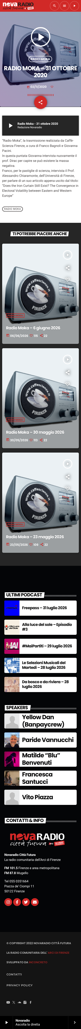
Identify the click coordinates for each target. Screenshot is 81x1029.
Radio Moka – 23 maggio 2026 (35, 537)
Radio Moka (40, 59)
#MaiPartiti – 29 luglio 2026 (47, 646)
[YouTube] (8, 1003)
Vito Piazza (37, 797)
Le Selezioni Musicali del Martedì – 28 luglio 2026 (43, 665)
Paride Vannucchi (47, 740)
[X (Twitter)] (14, 1003)
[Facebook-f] (17, 902)
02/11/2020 (37, 87)
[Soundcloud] (19, 1003)
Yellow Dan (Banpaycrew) (43, 721)
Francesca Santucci (37, 778)
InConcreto (38, 962)
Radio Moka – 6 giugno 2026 (33, 328)
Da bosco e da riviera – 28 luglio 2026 (45, 684)
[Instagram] (8, 902)
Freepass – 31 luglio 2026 (44, 608)
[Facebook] (30, 1003)
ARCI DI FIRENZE (58, 953)
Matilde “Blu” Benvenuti (41, 759)
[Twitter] (26, 902)
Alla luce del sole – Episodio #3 (47, 627)
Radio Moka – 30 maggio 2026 (35, 432)
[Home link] (18, 6)
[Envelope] (35, 902)
